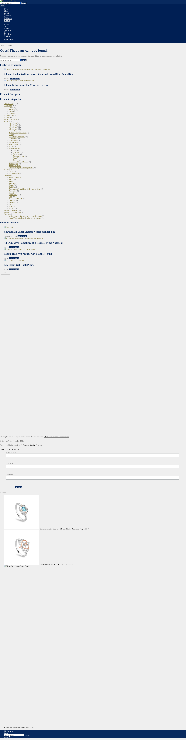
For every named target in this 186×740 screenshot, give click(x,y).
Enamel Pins (13, 139)
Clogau (11, 185)
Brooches (12, 183)
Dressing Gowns (18, 156)
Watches (7, 214)
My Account (8, 731)
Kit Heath (12, 200)
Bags (14, 150)
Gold (10, 197)
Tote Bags (12, 113)
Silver (11, 206)
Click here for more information (56, 437)
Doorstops (16, 154)
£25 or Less (13, 129)
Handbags (12, 109)
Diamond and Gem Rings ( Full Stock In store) (24, 189)
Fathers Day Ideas (10, 119)
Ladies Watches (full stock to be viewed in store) (25, 216)
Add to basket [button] (15, 78)
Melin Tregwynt (14, 148)
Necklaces (12, 202)
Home (6, 9)
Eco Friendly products (16, 137)
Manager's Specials (10, 210)
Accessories (8, 106)
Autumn (7, 117)
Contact (7, 21)
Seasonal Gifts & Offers (12, 212)
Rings (11, 204)
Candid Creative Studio (25, 445)
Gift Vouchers (13, 142)
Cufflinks (12, 187)
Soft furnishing (14, 173)
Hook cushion (13, 144)
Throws (15, 160)
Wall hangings (13, 164)
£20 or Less (13, 127)
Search (23, 3)
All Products (8, 115)
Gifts (6, 121)
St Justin (11, 208)
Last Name (9, 475)
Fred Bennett (13, 195)
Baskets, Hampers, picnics (17, 133)
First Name (9, 463)
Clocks (11, 171)
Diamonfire (12, 191)
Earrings (11, 193)
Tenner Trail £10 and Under (18, 162)
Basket (7, 737)
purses (11, 111)
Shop (6, 11)
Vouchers (7, 15)
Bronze (11, 181)
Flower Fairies (13, 140)
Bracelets (12, 179)
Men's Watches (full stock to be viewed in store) (25, 218)
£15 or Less (13, 125)
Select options (15, 89)
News (6, 17)
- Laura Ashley (9, 104)
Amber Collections (15, 177)
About (6, 13)
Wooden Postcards (15, 166)
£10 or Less (13, 123)
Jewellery (7, 175)
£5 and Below (13, 131)
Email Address (11, 452)
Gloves (11, 108)
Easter (11, 135)
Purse (15, 158)
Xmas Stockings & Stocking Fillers (21, 168)
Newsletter (8, 19)
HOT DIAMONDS (15, 199)
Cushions (16, 152)
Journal (11, 146)
